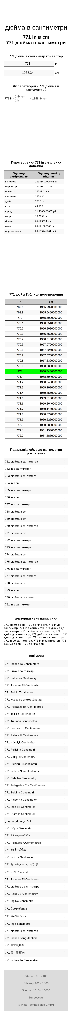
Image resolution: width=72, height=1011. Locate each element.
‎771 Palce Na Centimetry (21, 678)
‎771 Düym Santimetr (18, 828)
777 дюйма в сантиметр (20, 575)
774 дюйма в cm (15, 554)
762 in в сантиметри (18, 468)
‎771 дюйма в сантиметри (21, 930)
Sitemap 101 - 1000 (36, 983)
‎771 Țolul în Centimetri (19, 792)
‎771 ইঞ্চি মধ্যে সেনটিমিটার (17, 835)
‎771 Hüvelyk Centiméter (20, 742)
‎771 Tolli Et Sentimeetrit (20, 713)
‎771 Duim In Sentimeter (20, 813)
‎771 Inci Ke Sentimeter (19, 857)
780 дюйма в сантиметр (20, 597)
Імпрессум (36, 997)
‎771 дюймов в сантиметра (22, 886)
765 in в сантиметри (18, 490)
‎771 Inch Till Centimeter (20, 806)
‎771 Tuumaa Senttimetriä (21, 721)
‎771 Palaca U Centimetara (21, 735)
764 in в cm (12, 483)
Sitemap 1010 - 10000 (36, 990)
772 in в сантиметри (18, 540)
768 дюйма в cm (15, 511)
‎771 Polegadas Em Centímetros (25, 785)
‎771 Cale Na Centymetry (20, 778)
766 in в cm (12, 497)
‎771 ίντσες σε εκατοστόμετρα (23, 699)
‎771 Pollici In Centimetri (20, 749)
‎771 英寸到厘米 (15, 945)
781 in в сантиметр (17, 604)
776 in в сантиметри (18, 568)
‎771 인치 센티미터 (16, 871)
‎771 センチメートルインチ (22, 864)
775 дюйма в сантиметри (21, 561)
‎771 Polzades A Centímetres (23, 842)
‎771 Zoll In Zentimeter (19, 692)
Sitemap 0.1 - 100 (36, 976)
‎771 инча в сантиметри (20, 671)
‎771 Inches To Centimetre (21, 960)
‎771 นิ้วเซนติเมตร (16, 908)
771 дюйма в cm (15, 533)
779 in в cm (12, 590)
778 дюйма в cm (15, 583)
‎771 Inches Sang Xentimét (21, 938)
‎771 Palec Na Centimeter (21, 799)
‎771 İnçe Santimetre (18, 923)
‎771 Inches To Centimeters (22, 663)
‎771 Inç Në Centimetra (19, 900)
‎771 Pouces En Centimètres (22, 728)
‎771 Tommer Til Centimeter (22, 685)
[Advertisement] (36, 10)
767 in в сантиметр (17, 504)
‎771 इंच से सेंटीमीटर (15, 849)
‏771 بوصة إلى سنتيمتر (18, 821)
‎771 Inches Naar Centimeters (23, 771)
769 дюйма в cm (15, 518)
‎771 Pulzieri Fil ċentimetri (21, 763)
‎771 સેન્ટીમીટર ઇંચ (16, 916)
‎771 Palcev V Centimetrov (21, 893)
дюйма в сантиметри (36, 27)
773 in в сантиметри (18, 547)
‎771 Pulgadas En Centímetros (24, 706)
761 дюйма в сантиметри (21, 461)
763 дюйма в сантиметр (20, 475)
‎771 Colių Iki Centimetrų (20, 756)
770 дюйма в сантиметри (21, 525)
